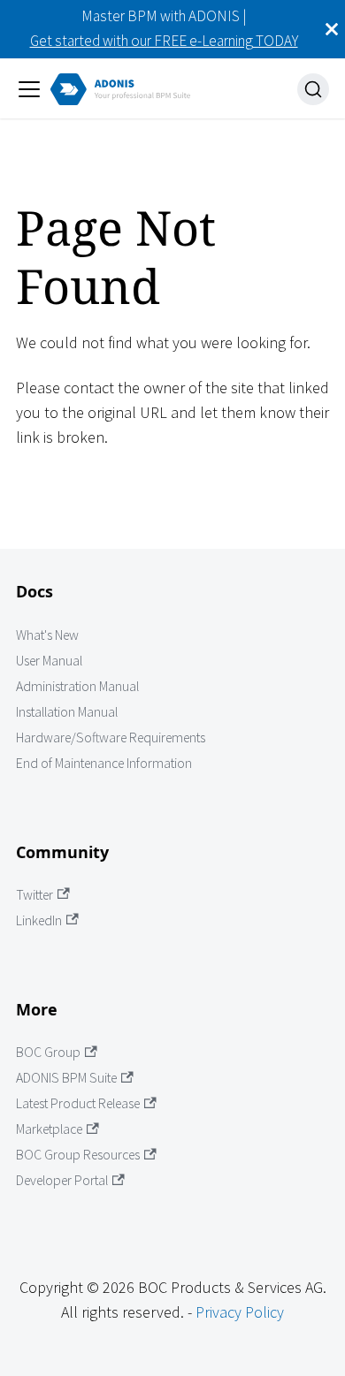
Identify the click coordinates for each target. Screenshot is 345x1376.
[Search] (313, 89)
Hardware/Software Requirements (110, 737)
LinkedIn (39, 920)
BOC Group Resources (78, 1154)
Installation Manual (67, 711)
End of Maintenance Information (104, 763)
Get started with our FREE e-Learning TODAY (164, 40)
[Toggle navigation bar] (29, 89)
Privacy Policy (240, 1312)
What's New (47, 635)
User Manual (49, 660)
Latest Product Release (78, 1103)
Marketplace (49, 1129)
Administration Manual (77, 686)
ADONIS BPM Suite (66, 1077)
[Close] (331, 29)
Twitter (34, 894)
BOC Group (48, 1052)
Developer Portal (62, 1180)
